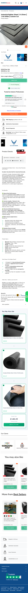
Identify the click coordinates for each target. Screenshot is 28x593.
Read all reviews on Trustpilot (14, 110)
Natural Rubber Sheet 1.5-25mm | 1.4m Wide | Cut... (13, 338)
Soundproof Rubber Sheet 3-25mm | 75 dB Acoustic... (13, 373)
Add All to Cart (14, 424)
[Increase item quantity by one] (20, 76)
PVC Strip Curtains (5, 590)
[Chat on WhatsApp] (26, 296)
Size (2, 63)
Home (2, 10)
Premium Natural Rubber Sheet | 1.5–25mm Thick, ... (13, 408)
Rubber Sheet (16, 588)
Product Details (4, 18)
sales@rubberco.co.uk (11, 133)
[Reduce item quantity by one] (15, 76)
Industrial (22, 588)
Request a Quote (14, 114)
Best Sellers (6, 10)
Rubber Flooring (13, 587)
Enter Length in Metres (7, 76)
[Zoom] (26, 46)
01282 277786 (18, 132)
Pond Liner (10, 588)
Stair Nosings (12, 590)
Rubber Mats (3, 588)
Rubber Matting (21, 587)
